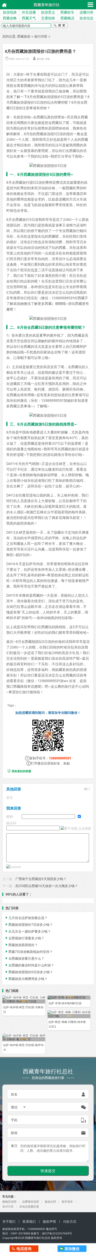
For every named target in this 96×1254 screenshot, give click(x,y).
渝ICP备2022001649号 (57, 1233)
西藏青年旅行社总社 (37, 1238)
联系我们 (29, 1221)
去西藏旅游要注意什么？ (24, 958)
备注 (14, 1146)
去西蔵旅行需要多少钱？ (24, 938)
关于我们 (8, 1221)
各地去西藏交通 (29, 1206)
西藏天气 (29, 18)
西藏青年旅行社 (47, 4)
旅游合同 (50, 1201)
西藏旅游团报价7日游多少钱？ (29, 924)
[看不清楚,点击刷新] (76, 828)
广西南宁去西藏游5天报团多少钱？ (40, 879)
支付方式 (8, 1206)
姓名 (14, 1094)
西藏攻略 (10, 18)
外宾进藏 (29, 12)
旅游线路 (10, 12)
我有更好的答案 (19, 771)
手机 (14, 1120)
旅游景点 (48, 12)
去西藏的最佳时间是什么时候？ (29, 965)
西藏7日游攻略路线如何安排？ (29, 952)
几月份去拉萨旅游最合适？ (26, 918)
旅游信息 (86, 18)
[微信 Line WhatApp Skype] (18, 1107)
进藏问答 (86, 12)
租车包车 (67, 1201)
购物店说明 (9, 1201)
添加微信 (72, 1248)
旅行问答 (40, 36)
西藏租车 (67, 12)
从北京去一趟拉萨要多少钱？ (28, 931)
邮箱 (14, 1133)
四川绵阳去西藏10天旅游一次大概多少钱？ (46, 886)
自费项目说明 (30, 1201)
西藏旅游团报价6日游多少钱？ (29, 972)
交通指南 (48, 18)
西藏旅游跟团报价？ (21, 945)
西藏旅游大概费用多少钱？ (26, 979)
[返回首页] (3, 5)
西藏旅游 (23, 36)
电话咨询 (24, 1248)
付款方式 (69, 1221)
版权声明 (49, 1221)
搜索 (60, 26)
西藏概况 (67, 18)
